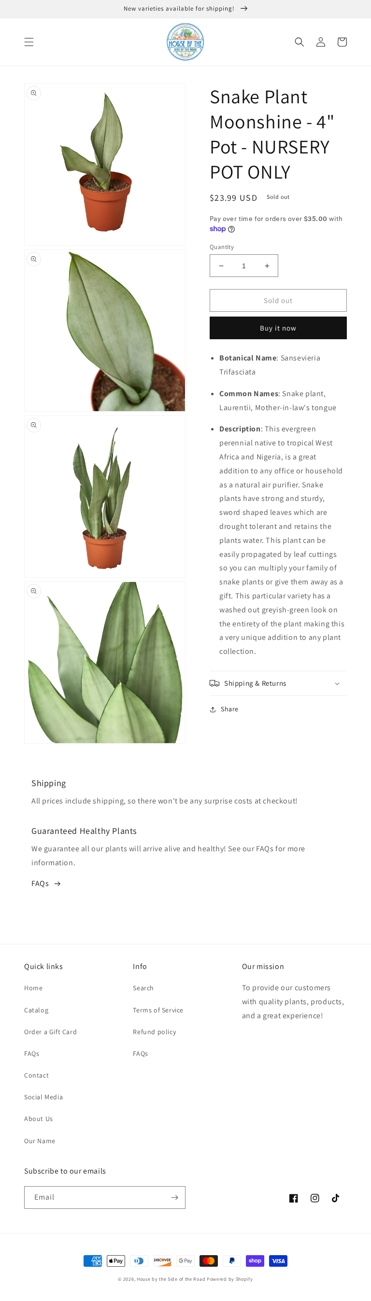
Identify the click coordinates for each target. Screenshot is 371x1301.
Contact (36, 1075)
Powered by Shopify (230, 1279)
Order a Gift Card (50, 1031)
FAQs (40, 883)
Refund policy (154, 1031)
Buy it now (278, 327)
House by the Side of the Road (171, 1279)
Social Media (43, 1097)
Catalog (36, 1010)
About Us (38, 1118)
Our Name (40, 1140)
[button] (29, 42)
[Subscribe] (174, 1197)
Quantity (222, 247)
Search (143, 987)
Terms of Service (158, 1010)
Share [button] (230, 709)
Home (33, 987)
